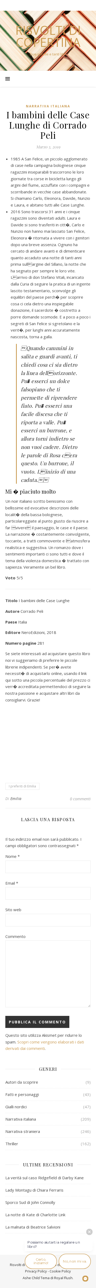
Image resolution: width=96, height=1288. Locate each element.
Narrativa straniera (22, 1131)
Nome (12, 856)
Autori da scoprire (21, 1082)
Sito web (13, 909)
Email (11, 883)
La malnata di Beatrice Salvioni (32, 1227)
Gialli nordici (16, 1106)
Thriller (11, 1143)
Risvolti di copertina (48, 36)
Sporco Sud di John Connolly (30, 1202)
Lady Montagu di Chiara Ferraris (34, 1190)
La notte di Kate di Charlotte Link (35, 1214)
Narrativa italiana (48, 106)
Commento (15, 936)
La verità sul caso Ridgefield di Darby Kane (44, 1177)
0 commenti (80, 798)
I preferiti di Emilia (22, 786)
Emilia (16, 798)
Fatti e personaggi (22, 1094)
